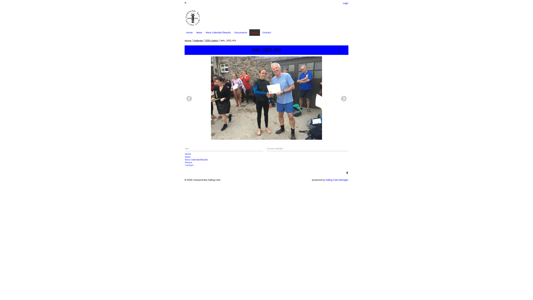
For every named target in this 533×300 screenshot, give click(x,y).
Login (345, 3)
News (199, 32)
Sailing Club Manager (337, 180)
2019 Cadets (211, 40)
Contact (266, 32)
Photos (254, 32)
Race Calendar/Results (218, 32)
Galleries (198, 40)
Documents (240, 32)
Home (189, 32)
